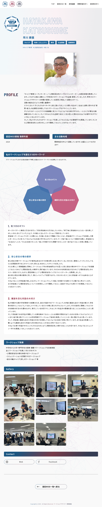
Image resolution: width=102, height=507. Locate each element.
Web (21, 462)
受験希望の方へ (82, 4)
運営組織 (72, 4)
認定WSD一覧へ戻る (51, 486)
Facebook (53, 462)
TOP (53, 4)
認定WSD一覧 (61, 4)
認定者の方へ (94, 4)
